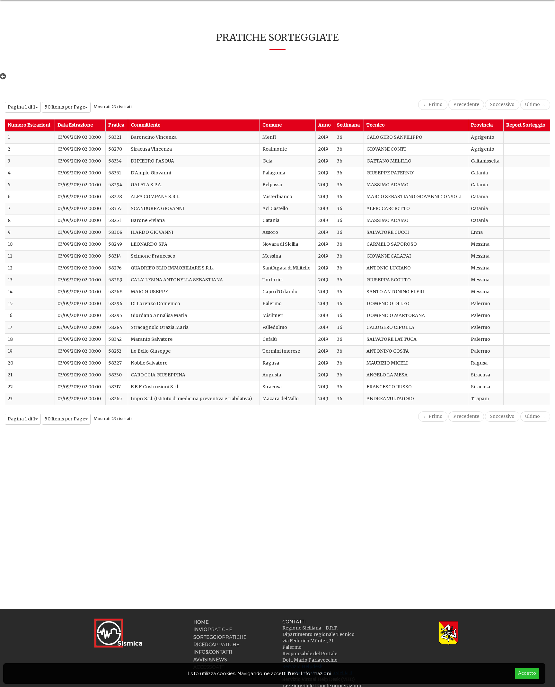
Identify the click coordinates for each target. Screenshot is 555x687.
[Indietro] (4, 76)
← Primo (433, 104)
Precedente (466, 104)
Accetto (527, 673)
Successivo (502, 104)
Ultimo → (535, 104)
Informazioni (316, 673)
